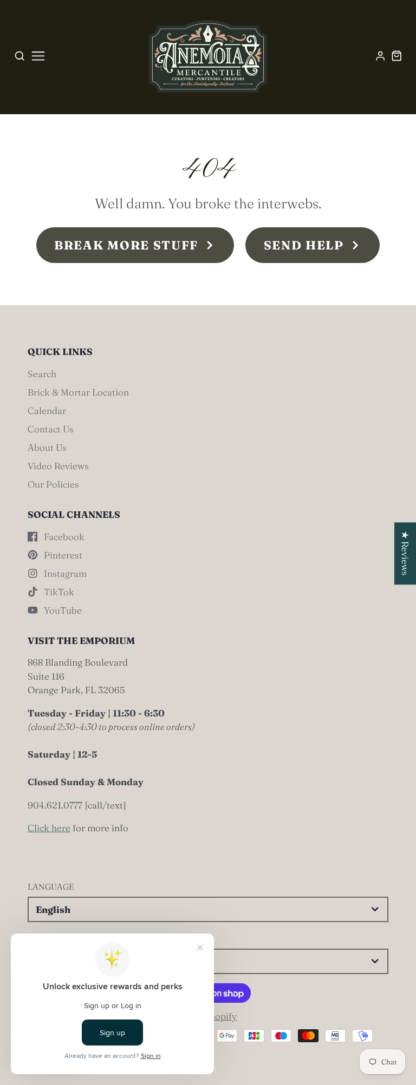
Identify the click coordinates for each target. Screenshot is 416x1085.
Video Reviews (58, 465)
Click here (49, 827)
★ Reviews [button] (405, 553)
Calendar (47, 410)
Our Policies (53, 484)
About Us (47, 447)
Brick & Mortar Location (78, 392)
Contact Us (51, 429)
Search (42, 373)
